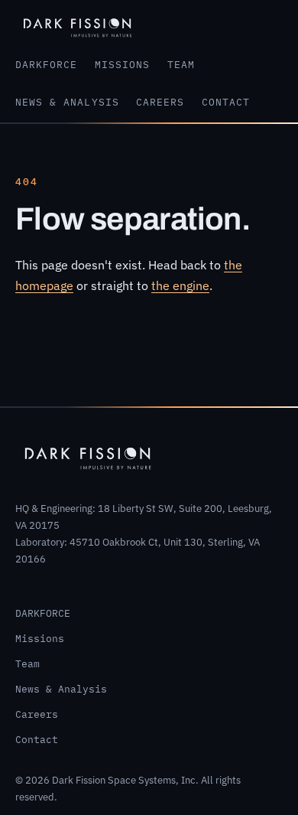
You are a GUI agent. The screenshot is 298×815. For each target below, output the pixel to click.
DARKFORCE (46, 64)
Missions (122, 64)
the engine (180, 285)
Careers (160, 102)
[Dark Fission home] (77, 26)
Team (181, 64)
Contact (226, 102)
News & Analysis (67, 102)
